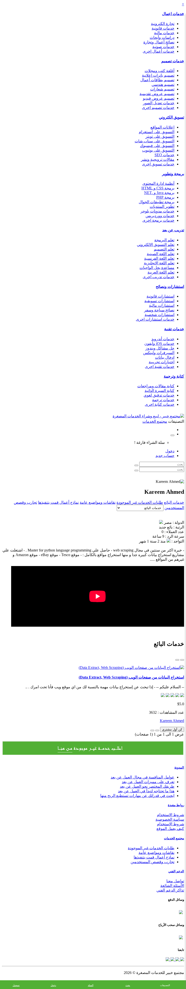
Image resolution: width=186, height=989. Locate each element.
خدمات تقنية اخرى (159, 367)
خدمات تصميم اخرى (158, 107)
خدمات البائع (174, 502)
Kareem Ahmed (172, 721)
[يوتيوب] (172, 960)
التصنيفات (165, 985)
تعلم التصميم (164, 249)
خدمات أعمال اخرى (158, 51)
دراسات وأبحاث (162, 37)
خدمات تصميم (172, 61)
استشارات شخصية (159, 315)
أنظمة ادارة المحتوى (158, 183)
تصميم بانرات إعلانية (158, 75)
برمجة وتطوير (173, 174)
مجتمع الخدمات (174, 838)
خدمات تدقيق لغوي (159, 395)
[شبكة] (177, 660)
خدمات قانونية (163, 28)
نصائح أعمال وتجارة (158, 42)
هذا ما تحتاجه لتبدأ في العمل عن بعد (146, 791)
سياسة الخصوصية (169, 819)
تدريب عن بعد (173, 230)
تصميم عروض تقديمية (157, 94)
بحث (127, 985)
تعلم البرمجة (164, 240)
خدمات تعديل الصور (158, 103)
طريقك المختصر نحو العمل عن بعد (147, 786)
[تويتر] (176, 960)
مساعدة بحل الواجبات (157, 268)
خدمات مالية (164, 33)
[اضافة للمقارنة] (152, 730)
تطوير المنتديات (162, 206)
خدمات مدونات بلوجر (157, 211)
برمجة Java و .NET (159, 193)
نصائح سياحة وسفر (159, 310)
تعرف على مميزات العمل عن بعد (148, 782)
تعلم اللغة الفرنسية (159, 258)
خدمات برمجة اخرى (158, 220)
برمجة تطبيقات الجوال (156, 202)
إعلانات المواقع (162, 127)
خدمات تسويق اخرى (158, 164)
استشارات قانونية (160, 296)
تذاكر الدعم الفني (170, 890)
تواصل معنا (175, 881)
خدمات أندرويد (162, 339)
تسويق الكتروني (171, 117)
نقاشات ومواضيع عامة (98, 502)
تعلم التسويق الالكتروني (155, 245)
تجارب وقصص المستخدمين (152, 862)
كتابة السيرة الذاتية (159, 391)
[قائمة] (182, 660)
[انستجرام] (168, 960)
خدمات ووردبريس (160, 216)
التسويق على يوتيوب (158, 150)
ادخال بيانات (164, 357)
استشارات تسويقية (159, 301)
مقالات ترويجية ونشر (157, 159)
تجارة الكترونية (162, 24)
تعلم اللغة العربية (160, 272)
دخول (169, 451)
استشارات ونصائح (170, 286)
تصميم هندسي (163, 84)
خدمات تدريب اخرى (158, 277)
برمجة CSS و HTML (157, 188)
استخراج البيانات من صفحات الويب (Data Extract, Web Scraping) (131, 677)
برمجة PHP (165, 197)
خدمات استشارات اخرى (155, 319)
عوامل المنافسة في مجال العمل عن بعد (142, 777)
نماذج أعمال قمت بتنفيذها (58, 502)
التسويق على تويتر (160, 136)
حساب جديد (164, 456)
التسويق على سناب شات (154, 141)
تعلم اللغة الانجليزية (159, 263)
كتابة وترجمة (174, 376)
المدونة (179, 767)
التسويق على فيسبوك (157, 146)
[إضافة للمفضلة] (157, 730)
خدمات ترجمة (163, 400)
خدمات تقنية (174, 329)
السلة (90, 985)
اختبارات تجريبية (161, 362)
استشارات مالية (161, 305)
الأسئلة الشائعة (172, 886)
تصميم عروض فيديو (158, 98)
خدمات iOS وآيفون (159, 343)
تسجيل (16, 985)
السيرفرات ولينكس (158, 353)
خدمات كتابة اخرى (159, 404)
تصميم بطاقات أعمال (157, 80)
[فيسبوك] (181, 960)
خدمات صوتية (163, 47)
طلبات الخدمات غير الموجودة (139, 502)
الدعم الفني (176, 871)
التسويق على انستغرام (156, 132)
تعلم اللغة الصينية (160, 254)
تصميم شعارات (162, 89)
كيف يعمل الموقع (170, 829)
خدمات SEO (164, 155)
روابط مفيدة (176, 805)
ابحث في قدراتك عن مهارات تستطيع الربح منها (137, 796)
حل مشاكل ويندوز (160, 348)
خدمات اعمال (173, 14)
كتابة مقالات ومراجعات (155, 386)
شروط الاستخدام (170, 815)
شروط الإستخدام (170, 824)
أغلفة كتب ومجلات (159, 71)
